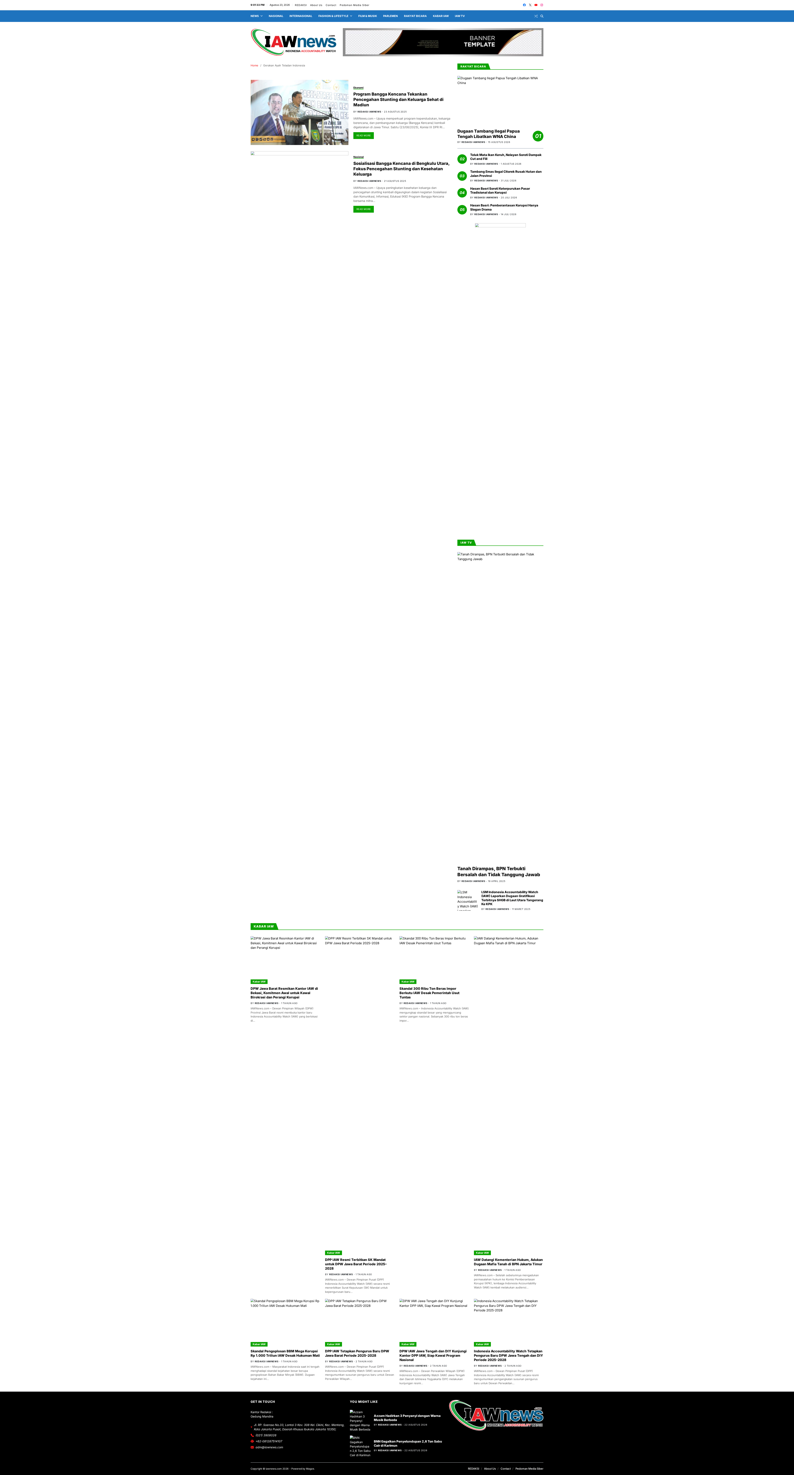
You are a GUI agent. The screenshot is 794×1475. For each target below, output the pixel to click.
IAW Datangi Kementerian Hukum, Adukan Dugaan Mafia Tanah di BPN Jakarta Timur (508, 1262)
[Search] (541, 16)
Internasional (300, 16)
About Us (316, 5)
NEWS (255, 16)
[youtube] (536, 5)
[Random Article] (536, 16)
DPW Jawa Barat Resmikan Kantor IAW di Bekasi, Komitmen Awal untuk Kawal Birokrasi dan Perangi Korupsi (284, 992)
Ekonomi (358, 87)
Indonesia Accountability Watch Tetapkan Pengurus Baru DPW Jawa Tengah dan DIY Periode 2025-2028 (508, 1355)
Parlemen (390, 16)
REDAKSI (301, 5)
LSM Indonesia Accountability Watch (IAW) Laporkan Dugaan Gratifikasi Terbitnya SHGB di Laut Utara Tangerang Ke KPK (512, 898)
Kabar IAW (441, 16)
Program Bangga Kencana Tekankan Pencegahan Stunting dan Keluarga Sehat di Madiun (398, 99)
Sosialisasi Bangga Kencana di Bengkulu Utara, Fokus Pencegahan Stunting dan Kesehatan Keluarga (401, 169)
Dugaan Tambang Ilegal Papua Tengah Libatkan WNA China (488, 134)
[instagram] (541, 5)
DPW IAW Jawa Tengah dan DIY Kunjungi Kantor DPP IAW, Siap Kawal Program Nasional (433, 1355)
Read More (363, 135)
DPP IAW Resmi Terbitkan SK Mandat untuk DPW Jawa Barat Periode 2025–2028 (356, 1264)
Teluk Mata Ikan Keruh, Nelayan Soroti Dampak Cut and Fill (506, 157)
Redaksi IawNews (369, 111)
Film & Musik (367, 16)
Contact (331, 5)
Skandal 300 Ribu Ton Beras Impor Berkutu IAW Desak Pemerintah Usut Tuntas (429, 992)
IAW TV (460, 16)
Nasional (276, 16)
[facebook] (524, 5)
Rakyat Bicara (415, 16)
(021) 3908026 (266, 1435)
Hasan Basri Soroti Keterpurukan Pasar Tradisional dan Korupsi (500, 191)
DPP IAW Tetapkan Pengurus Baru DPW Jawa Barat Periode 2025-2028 (357, 1353)
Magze (310, 1468)
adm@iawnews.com (269, 1447)
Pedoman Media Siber (354, 5)
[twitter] (530, 5)
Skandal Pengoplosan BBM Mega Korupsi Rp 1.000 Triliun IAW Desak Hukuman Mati (285, 1353)
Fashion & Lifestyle (333, 16)
